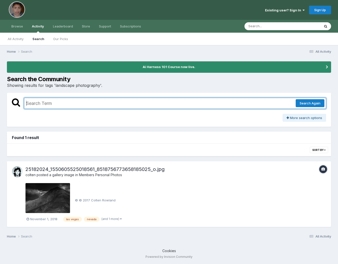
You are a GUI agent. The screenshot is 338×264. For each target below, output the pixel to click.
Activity (38, 26)
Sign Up (320, 10)
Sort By (318, 149)
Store (86, 26)
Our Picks (60, 39)
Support (105, 26)
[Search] (325, 26)
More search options (305, 118)
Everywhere (305, 26)
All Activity (16, 39)
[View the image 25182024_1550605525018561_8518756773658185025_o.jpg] (47, 198)
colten (30, 175)
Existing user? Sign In (284, 10)
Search (38, 39)
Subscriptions (130, 26)
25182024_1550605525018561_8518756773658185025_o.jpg (95, 169)
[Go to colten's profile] (17, 171)
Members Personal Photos (100, 175)
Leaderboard (63, 26)
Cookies (169, 251)
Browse (17, 26)
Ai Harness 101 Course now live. (169, 67)
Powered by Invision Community (169, 257)
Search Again (310, 103)
